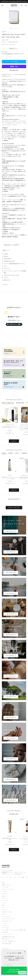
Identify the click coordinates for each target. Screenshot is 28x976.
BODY (11, 453)
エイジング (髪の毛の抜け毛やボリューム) (14, 263)
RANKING (20, 403)
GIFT (17, 453)
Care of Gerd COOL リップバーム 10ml (9, 839)
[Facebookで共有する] (7, 44)
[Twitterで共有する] (9, 44)
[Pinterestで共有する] (12, 44)
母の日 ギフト (7, 280)
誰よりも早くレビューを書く (14, 324)
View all (14, 441)
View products (11, 531)
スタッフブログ (5, 927)
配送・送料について (6, 939)
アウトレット (5, 909)
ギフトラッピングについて (8, 918)
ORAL (4, 453)
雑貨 (3, 905)
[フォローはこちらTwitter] (6, 877)
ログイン (4, 914)
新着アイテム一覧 (6, 885)
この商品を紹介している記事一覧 (11, 245)
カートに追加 (14, 61)
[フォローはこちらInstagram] (11, 877)
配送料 (8, 53)
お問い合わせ (5, 932)
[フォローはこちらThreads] (15, 877)
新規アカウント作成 (6, 912)
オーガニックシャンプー (7, 889)
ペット (3, 903)
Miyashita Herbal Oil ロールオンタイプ (9, 428)
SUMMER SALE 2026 (9, 261)
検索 (3, 882)
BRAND (6, 256)
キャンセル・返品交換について (9, 941)
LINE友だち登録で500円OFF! (14, 971)
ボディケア (4, 894)
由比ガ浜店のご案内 (6, 943)
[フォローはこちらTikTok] (27, 877)
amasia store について (7, 921)
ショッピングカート (6, 916)
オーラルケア (5, 900)
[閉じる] (25, 968)
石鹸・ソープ (5, 896)
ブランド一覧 (5, 887)
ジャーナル (4, 925)
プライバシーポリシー (7, 934)
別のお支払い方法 (14, 70)
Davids (10, 475)
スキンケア (4, 898)
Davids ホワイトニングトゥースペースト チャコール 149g (10, 478)
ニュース (4, 923)
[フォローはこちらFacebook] (2, 877)
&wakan (6, 254)
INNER (24, 453)
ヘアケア (6, 277)
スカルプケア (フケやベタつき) (11, 275)
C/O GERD (9, 836)
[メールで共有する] (14, 44)
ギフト (5, 266)
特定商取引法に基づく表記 (8, 936)
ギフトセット (7, 268)
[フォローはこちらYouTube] (23, 877)
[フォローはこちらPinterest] (19, 877)
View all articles (14, 507)
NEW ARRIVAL (7, 259)
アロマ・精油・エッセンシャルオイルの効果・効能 (13, 930)
